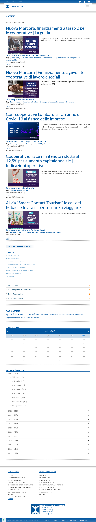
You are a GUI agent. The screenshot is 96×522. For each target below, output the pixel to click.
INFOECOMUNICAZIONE (20, 246)
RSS (89, 285)
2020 (40, 144)
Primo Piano (12, 141)
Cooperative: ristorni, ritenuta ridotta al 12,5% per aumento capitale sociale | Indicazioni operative (42, 161)
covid (35, 144)
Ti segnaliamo (44, 480)
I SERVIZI (10, 498)
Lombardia (29, 318)
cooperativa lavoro (66, 102)
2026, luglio (17, 381)
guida (14, 60)
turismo (12, 232)
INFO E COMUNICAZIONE (47, 471)
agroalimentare (15, 314)
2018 (13, 441)
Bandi (23, 318)
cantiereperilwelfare (66, 314)
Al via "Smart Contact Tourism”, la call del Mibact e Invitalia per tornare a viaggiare (43, 205)
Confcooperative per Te (17, 492)
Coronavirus (53, 314)
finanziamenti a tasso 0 (43, 58)
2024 (13, 415)
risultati (47, 144)
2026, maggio (18, 389)
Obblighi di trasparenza (17, 497)
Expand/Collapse (87, 294)
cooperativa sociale (61, 58)
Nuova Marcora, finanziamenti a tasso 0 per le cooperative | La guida (46, 30)
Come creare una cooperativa (19, 487)
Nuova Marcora (27, 58)
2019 (12, 436)
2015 (13, 453)
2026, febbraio (19, 402)
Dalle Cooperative (15, 298)
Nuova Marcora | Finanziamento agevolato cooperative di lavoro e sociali (45, 75)
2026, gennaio (19, 406)
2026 (13, 374)
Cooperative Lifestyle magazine (51, 485)
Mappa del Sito (84, 520)
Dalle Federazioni (15, 294)
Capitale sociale (15, 190)
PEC (7, 2)
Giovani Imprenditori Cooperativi (20, 485)
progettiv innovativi (47, 232)
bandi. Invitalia (32, 232)
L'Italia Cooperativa (46, 482)
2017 (13, 445)
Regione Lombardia (13, 318)
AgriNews (44, 314)
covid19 (37, 318)
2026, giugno (18, 385)
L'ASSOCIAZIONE (13, 471)
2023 (13, 419)
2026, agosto (18, 377)
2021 (13, 428)
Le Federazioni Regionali (17, 478)
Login (20, 2)
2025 (13, 411)
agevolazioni (14, 58)
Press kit (42, 494)
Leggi (8, 64)
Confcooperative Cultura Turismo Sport (25, 230)
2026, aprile (18, 393)
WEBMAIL (13, 2)
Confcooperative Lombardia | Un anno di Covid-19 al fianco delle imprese (43, 117)
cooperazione (31, 314)
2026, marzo (18, 397)
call (24, 232)
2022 (13, 424)
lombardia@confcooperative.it (51, 514)
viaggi (59, 232)
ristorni (26, 190)
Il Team (10, 494)
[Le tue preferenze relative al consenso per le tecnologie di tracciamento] (4, 520)
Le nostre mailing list (47, 487)
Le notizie (42, 475)
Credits (47, 520)
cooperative (79, 314)
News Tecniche (44, 478)
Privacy (63, 520)
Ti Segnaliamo (43, 55)
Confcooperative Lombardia (20, 55)
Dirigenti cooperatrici (16, 482)
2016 (13, 449)
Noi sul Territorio (14, 480)
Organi (10, 475)
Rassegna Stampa (45, 492)
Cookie (55, 520)
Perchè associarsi (14, 490)
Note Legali (73, 520)
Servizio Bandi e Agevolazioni (50, 490)
